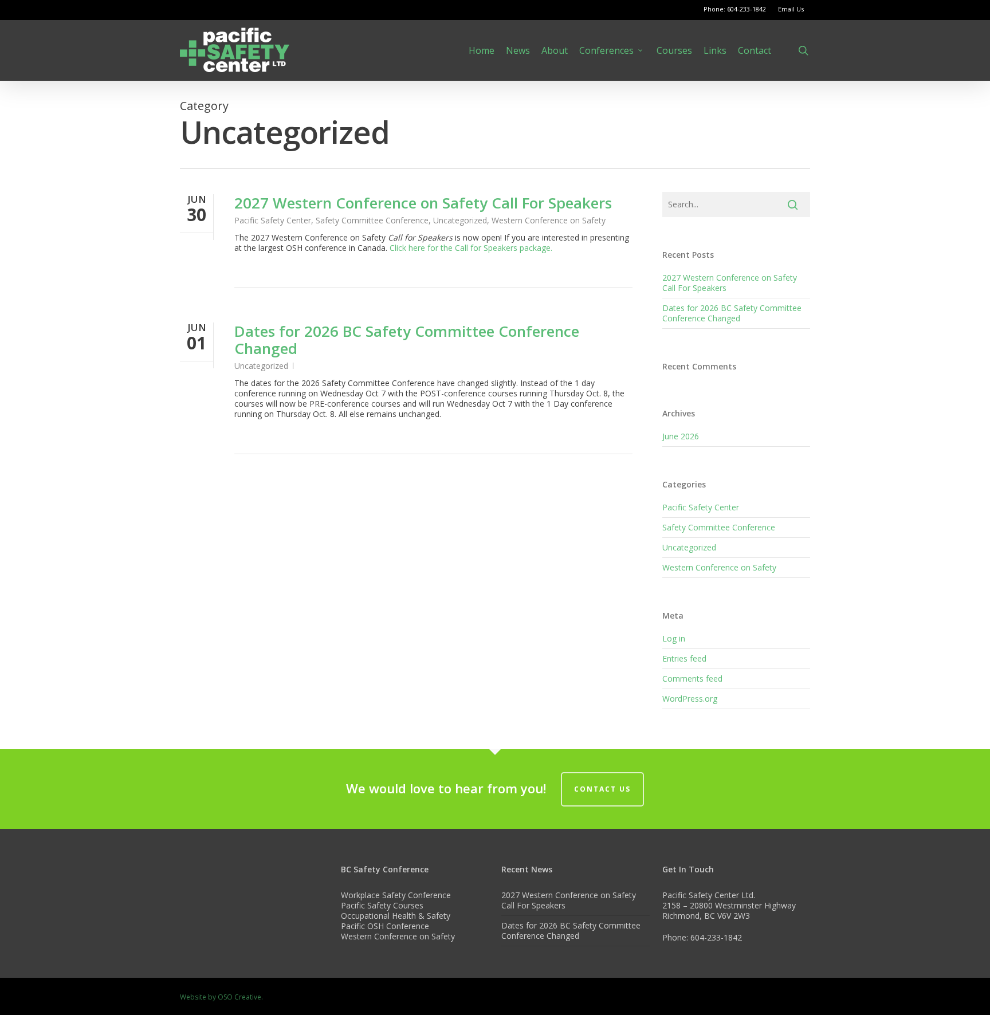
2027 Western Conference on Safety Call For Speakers (423, 202)
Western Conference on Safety (549, 220)
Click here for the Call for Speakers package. (471, 247)
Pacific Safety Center (272, 220)
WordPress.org (689, 698)
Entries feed (684, 658)
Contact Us (602, 789)
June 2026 (680, 436)
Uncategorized (460, 220)
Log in (673, 638)
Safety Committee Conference (372, 220)
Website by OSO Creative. (221, 997)
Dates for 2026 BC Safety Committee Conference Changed (406, 340)
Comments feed (692, 678)
